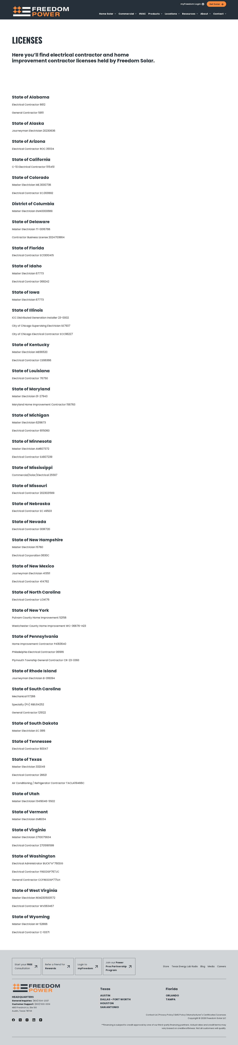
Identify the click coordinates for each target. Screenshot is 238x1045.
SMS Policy (180, 1014)
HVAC (142, 13)
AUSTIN (105, 995)
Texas (105, 989)
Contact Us (151, 1014)
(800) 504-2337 (41, 1000)
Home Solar (106, 13)
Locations (171, 13)
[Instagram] (27, 1019)
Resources (188, 13)
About (204, 13)
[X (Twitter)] (20, 1019)
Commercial (126, 13)
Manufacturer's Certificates (201, 1014)
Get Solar (214, 4)
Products (154, 13)
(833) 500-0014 (42, 1004)
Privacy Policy (166, 1014)
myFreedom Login (191, 4)
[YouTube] (40, 1019)
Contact (218, 13)
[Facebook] (13, 1019)
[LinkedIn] (33, 1019)
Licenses (221, 1014)
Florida (172, 989)
